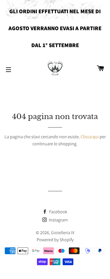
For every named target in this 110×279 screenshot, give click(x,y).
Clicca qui (90, 137)
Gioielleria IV (62, 233)
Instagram (58, 220)
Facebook (57, 212)
